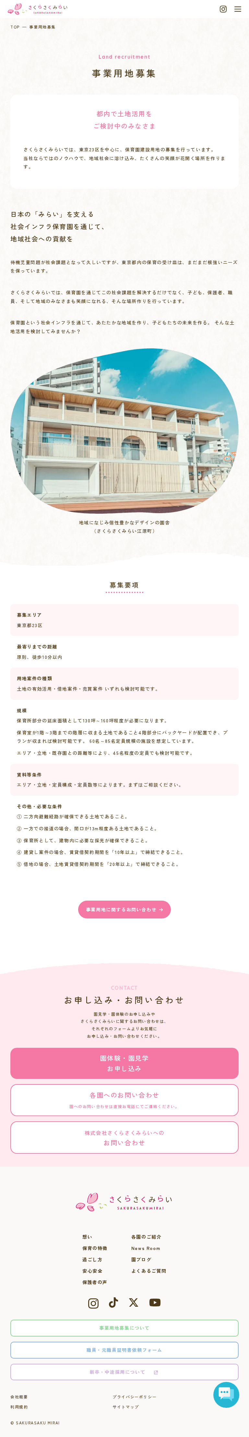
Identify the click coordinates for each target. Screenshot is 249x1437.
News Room (145, 1248)
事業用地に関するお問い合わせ (121, 909)
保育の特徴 (95, 1248)
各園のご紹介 (146, 1236)
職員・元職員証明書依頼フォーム (124, 1350)
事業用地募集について (124, 1328)
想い (87, 1236)
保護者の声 (95, 1282)
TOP (15, 26)
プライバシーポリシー (135, 1396)
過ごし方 (92, 1259)
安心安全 (92, 1271)
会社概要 (19, 1396)
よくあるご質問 (149, 1271)
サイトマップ (126, 1406)
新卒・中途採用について (118, 1372)
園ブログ (141, 1259)
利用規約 (19, 1406)
